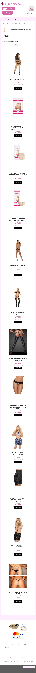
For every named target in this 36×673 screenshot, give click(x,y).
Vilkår (11, 657)
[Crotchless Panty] (18, 249)
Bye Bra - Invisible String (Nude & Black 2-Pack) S (18, 128)
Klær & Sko (10, 23)
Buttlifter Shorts (18, 79)
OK (29, 667)
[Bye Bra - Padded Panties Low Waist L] (18, 198)
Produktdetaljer (18, 88)
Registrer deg (23, 657)
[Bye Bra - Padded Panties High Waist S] (18, 153)
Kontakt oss (16, 657)
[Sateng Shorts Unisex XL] (18, 529)
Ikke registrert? (15, 19)
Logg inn (9, 19)
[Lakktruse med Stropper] (18, 296)
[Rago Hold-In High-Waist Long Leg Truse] (18, 477)
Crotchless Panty (18, 266)
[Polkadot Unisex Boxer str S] (18, 436)
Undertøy (17, 23)
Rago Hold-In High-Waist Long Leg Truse (18, 500)
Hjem (3, 23)
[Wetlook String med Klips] (18, 576)
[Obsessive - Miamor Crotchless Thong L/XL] (18, 385)
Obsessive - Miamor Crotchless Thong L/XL (18, 407)
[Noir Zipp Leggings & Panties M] (18, 342)
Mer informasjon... (8, 671)
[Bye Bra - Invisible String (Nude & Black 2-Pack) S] (18, 106)
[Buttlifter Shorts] (18, 63)
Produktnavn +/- (14, 41)
